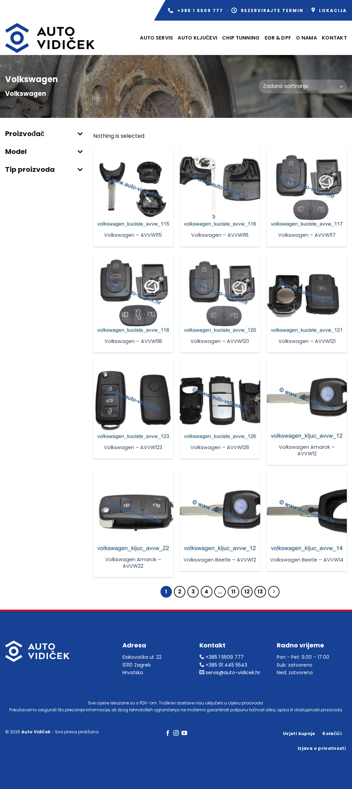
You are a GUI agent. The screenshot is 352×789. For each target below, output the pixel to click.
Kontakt (334, 37)
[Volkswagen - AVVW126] (220, 399)
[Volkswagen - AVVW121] (307, 293)
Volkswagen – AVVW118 (133, 341)
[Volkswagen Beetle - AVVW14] (307, 512)
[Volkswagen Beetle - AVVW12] (220, 512)
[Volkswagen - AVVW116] (220, 187)
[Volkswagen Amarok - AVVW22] (133, 512)
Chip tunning (241, 37)
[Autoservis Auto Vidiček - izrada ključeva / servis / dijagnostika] (50, 38)
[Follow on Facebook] (167, 733)
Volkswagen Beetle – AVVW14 (306, 560)
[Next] (274, 592)
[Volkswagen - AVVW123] (133, 399)
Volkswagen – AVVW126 (219, 447)
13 (260, 591)
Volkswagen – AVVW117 (307, 235)
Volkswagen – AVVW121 (307, 341)
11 (233, 591)
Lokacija (333, 10)
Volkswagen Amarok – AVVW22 (133, 562)
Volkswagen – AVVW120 (219, 341)
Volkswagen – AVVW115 (133, 235)
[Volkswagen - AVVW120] (220, 293)
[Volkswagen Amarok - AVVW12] (307, 399)
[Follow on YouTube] (184, 733)
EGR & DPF (278, 37)
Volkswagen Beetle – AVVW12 (220, 560)
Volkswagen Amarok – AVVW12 (307, 450)
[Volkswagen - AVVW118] (133, 293)
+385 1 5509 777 (200, 10)
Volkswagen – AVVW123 (133, 447)
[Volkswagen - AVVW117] (307, 187)
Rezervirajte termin (272, 10)
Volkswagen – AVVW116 (220, 235)
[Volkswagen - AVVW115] (133, 187)
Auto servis (156, 37)
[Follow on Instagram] (176, 733)
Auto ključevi (197, 37)
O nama (306, 37)
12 (247, 591)
